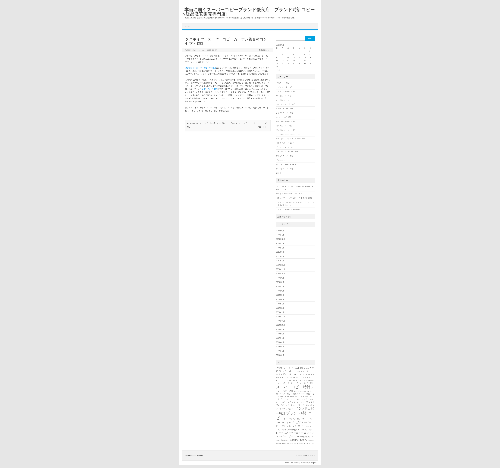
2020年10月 (280, 273)
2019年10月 (280, 325)
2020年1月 (280, 312)
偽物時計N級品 (298, 440)
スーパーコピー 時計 (232, 108)
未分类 (278, 173)
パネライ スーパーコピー (285, 143)
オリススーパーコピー (284, 100)
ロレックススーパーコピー (286, 164)
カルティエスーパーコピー (286, 104)
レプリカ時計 (291, 429)
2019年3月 (280, 355)
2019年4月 (280, 351)
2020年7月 (280, 286)
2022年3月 (280, 248)
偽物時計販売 (224, 111)
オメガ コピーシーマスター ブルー (289, 194)
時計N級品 (282, 443)
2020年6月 (280, 291)
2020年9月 (280, 278)
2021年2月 (280, 256)
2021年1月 (280, 261)
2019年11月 (280, 321)
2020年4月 (280, 299)
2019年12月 (280, 317)
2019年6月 (280, 342)
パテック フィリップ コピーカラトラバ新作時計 (294, 198)
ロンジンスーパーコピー (285, 169)
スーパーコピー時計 (249, 108)
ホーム (187, 26)
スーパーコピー (289, 383)
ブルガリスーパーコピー (285, 156)
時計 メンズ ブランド (307, 443)
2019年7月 (280, 338)
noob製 (306, 368)
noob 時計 (299, 368)
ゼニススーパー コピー (284, 126)
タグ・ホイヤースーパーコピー (207, 108)
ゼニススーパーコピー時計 (286, 130)
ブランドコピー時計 (210, 89)
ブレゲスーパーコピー (284, 160)
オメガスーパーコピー (284, 96)
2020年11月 (280, 269)
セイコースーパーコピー (285, 121)
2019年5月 (280, 347)
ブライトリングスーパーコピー (288, 147)
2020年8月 (280, 282)
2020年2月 (280, 308)
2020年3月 (280, 304)
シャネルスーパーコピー (285, 113)
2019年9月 (280, 329)
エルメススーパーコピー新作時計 (288, 209)
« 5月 (278, 70)
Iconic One (289, 463)
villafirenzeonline (198, 50)
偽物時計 (285, 440)
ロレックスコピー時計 (304, 430)
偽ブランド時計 (300, 437)
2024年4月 (280, 235)
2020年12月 (280, 265)
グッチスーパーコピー (284, 109)
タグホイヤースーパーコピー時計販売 (200, 68)
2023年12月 (280, 239)
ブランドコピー (288, 409)
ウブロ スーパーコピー (284, 87)
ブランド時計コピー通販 (208, 111)
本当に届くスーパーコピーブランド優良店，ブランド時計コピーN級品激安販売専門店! (248, 11)
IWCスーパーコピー (283, 83)
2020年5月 (280, 295)
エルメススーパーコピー (285, 91)
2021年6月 (280, 252)
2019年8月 (280, 334)
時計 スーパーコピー (293, 443)
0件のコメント (265, 50)
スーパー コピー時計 (284, 117)
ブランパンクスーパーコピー (287, 152)
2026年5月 (280, 231)
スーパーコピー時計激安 (302, 391)
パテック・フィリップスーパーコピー (290, 139)
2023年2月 (280, 243)
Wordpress (313, 463)
